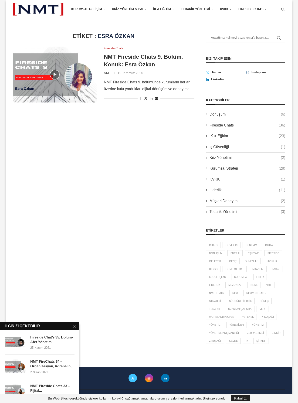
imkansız (258, 269)
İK (247, 340)
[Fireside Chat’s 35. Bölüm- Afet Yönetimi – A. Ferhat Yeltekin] (15, 342)
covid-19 (231, 245)
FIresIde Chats (251, 9)
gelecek (215, 261)
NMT (107, 73)
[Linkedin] (165, 378)
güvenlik (251, 261)
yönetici (215, 324)
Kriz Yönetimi (247, 158)
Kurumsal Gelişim (86, 9)
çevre (233, 340)
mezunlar (235, 284)
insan (275, 269)
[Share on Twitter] (145, 98)
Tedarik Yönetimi (195, 9)
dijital (269, 245)
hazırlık (271, 261)
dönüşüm (215, 253)
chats (213, 245)
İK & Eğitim (162, 9)
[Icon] (55, 74)
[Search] (283, 9)
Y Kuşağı (268, 316)
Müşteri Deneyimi (247, 201)
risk (235, 293)
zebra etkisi (255, 332)
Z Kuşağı (215, 340)
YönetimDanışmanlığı (224, 332)
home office (235, 269)
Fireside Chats (247, 125)
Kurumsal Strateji (247, 168)
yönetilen (236, 324)
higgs (213, 269)
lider (260, 277)
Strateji (215, 301)
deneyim (251, 245)
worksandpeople (221, 316)
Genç (233, 261)
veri (262, 308)
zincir (276, 332)
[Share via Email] (156, 98)
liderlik (214, 284)
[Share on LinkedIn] (151, 98)
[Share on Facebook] (141, 98)
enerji (235, 253)
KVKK (224, 9)
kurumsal (241, 277)
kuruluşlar (217, 277)
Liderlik (247, 190)
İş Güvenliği (247, 147)
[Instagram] (149, 378)
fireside (273, 253)
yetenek (248, 316)
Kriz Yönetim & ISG (127, 9)
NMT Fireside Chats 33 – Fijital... (50, 388)
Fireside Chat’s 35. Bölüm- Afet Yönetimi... (51, 339)
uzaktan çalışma (239, 308)
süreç (264, 301)
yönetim (258, 324)
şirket (260, 340)
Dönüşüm (247, 114)
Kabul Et (240, 398)
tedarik (214, 308)
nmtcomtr (216, 293)
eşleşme (253, 253)
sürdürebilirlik (240, 301)
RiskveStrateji (256, 293)
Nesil (254, 284)
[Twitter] (133, 378)
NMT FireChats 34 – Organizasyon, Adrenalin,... (52, 363)
